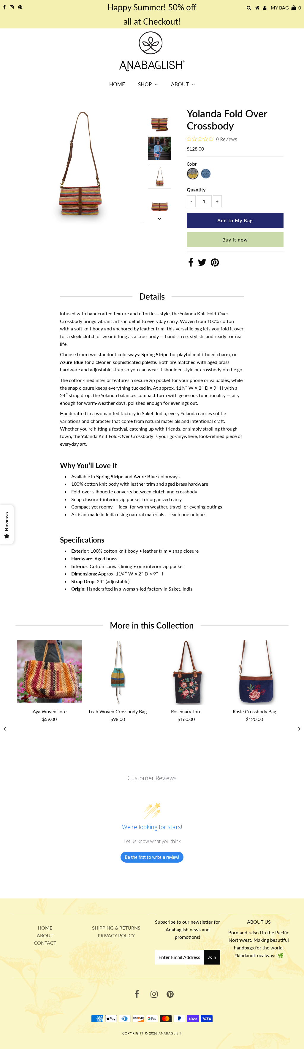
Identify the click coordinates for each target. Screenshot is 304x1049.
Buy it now (235, 239)
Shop (145, 84)
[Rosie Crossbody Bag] (254, 672)
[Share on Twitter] (202, 264)
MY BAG (286, 7)
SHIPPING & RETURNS (116, 927)
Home (117, 84)
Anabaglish (170, 1033)
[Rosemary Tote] (186, 672)
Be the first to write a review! (152, 857)
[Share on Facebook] (191, 264)
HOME (45, 927)
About (180, 84)
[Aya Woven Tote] (49, 671)
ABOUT (45, 935)
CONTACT (45, 943)
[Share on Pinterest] (215, 264)
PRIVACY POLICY (116, 935)
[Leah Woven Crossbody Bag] (118, 672)
